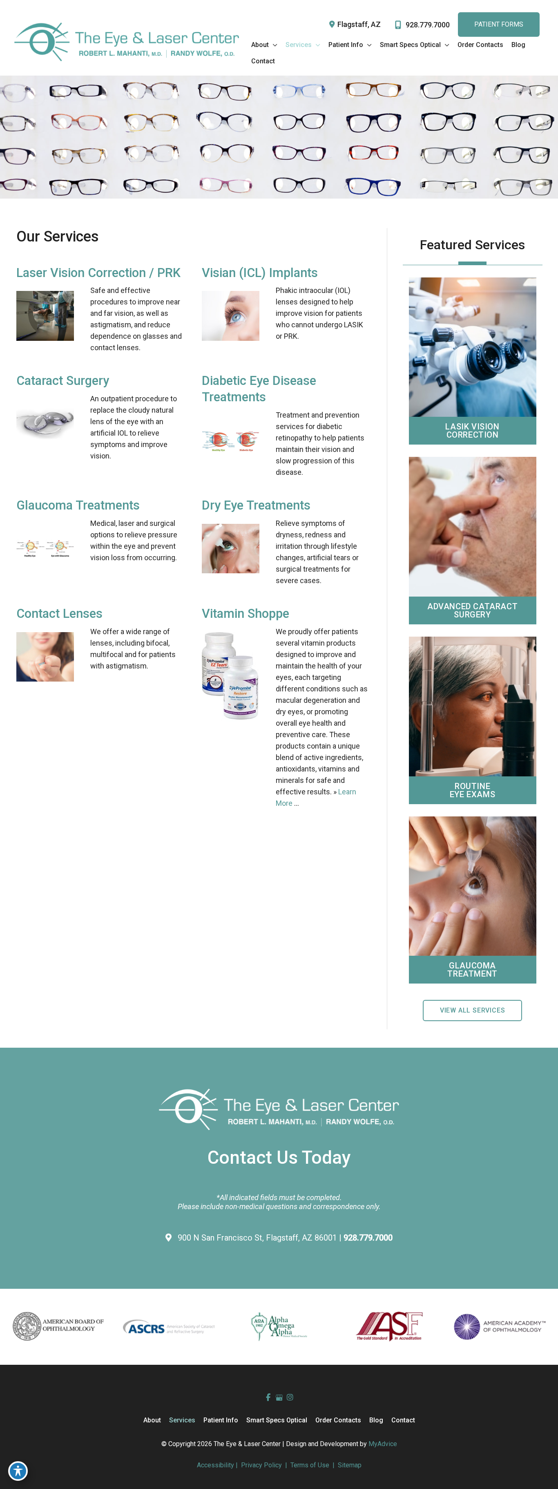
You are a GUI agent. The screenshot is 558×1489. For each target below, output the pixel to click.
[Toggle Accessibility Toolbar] (18, 1471)
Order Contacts (338, 1420)
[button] (472, 1010)
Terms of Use (310, 1465)
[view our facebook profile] (268, 1397)
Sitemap (349, 1465)
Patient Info (220, 1420)
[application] (273, 45)
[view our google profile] (279, 1397)
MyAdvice (382, 1444)
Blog (376, 1420)
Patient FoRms (498, 24)
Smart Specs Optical (276, 1420)
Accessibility (215, 1465)
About (152, 1420)
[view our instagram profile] (290, 1397)
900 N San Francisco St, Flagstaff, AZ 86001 (258, 1238)
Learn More (473, 344)
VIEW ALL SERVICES (472, 1010)
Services (182, 1420)
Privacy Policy (261, 1465)
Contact (403, 1420)
